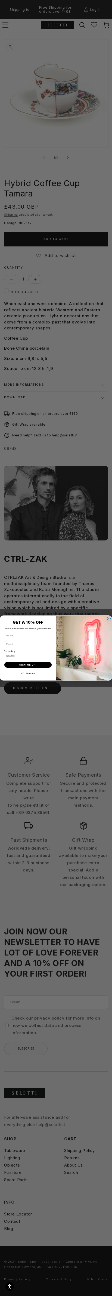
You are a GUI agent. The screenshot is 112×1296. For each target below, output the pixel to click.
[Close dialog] (109, 618)
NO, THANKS (28, 673)
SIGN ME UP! (28, 665)
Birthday (9, 651)
